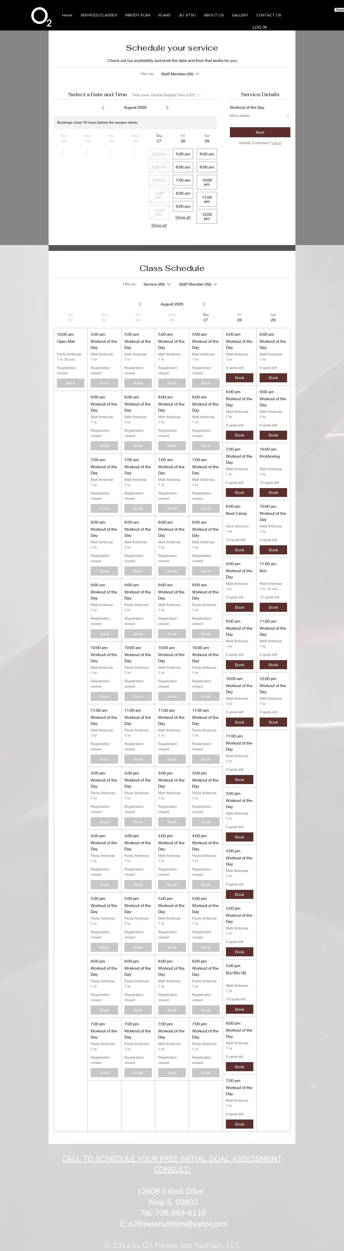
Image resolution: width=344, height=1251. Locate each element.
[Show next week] (167, 108)
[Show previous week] (103, 108)
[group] (70, 722)
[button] (138, 15)
